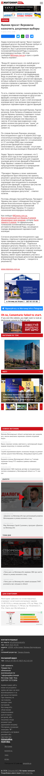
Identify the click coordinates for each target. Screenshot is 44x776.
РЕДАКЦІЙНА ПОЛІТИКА (6, 740)
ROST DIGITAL (27, 773)
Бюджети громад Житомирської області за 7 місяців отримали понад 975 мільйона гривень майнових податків (19, 461)
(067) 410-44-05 (12, 645)
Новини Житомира (10, 429)
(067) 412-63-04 (25, 660)
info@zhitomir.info (17, 642)
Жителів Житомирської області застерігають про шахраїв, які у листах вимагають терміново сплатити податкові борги (21, 436)
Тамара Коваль (24, 652)
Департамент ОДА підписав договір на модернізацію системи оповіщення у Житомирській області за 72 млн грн (20, 471)
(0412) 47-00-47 (11, 660)
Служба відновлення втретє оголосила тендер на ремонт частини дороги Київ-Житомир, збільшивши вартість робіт (22, 453)
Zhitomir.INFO (13, 770)
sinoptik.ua (27, 763)
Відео (4, 371)
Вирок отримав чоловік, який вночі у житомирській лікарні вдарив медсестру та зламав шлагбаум (21, 445)
